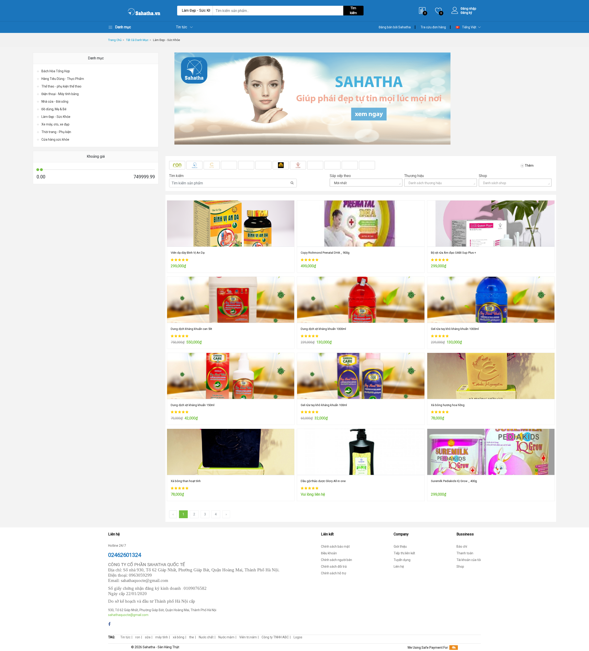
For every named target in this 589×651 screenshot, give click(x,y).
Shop (483, 176)
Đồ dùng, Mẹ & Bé (53, 109)
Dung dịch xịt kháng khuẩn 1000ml (323, 329)
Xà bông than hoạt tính (186, 481)
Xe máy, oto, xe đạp (55, 124)
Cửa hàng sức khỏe (55, 139)
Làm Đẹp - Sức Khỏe (166, 40)
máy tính (161, 637)
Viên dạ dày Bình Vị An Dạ (188, 252)
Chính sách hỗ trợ (333, 573)
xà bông (178, 637)
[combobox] (366, 182)
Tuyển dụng (402, 560)
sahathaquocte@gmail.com (128, 615)
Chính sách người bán (336, 560)
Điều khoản (329, 553)
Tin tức (181, 27)
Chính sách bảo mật (335, 546)
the (191, 637)
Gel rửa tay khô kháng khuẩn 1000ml (455, 329)
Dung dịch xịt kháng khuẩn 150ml (192, 405)
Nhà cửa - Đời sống (54, 101)
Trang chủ (114, 40)
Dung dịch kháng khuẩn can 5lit (191, 329)
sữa (147, 637)
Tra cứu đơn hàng (433, 27)
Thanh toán (464, 553)
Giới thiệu (400, 546)
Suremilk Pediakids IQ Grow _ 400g (454, 481)
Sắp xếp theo (340, 176)
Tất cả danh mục (137, 40)
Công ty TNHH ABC (275, 637)
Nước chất (206, 637)
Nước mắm (226, 637)
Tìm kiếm (353, 10)
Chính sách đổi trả (334, 566)
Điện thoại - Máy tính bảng (60, 94)
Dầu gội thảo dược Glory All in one (323, 481)
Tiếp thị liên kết (404, 553)
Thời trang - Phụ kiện (56, 132)
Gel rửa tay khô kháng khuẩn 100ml (324, 405)
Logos (298, 637)
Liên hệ (399, 566)
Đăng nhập (468, 8)
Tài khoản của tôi (468, 560)
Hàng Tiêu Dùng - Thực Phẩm (62, 79)
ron (137, 637)
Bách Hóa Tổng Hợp (55, 71)
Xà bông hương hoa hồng (448, 405)
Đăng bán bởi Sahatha (395, 27)
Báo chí (461, 546)
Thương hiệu (414, 176)
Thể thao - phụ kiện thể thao (61, 86)
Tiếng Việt (468, 27)
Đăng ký (466, 13)
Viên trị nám (248, 637)
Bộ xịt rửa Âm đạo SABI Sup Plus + (453, 252)
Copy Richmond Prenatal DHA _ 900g (325, 252)
